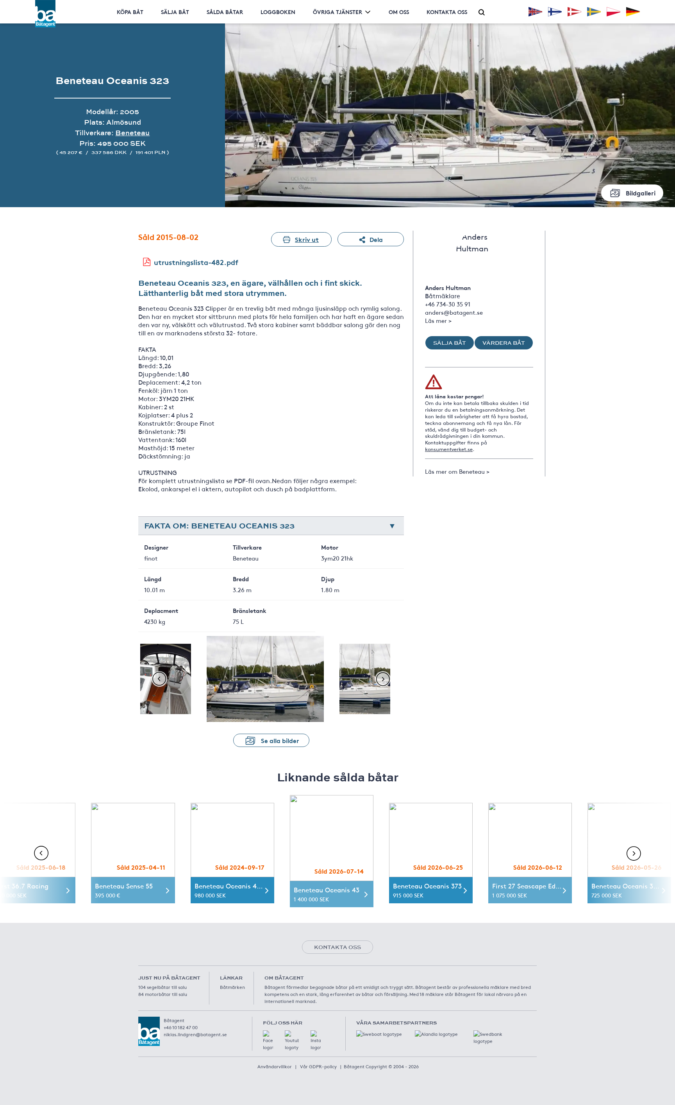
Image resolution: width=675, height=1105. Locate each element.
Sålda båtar (225, 12)
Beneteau (132, 133)
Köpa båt (130, 12)
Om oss (399, 12)
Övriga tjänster (337, 12)
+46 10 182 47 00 (181, 1027)
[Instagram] (316, 1040)
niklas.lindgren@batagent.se (195, 1034)
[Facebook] (268, 1040)
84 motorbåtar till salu (162, 994)
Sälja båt (175, 12)
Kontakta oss (447, 12)
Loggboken (278, 12)
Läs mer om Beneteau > (457, 471)
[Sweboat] (379, 1038)
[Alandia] (438, 1038)
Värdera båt (503, 343)
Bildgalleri (640, 192)
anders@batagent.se (454, 312)
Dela (376, 239)
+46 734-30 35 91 (447, 304)
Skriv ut (307, 239)
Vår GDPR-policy (318, 1066)
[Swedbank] (496, 1038)
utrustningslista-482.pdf (196, 262)
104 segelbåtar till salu (162, 987)
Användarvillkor (274, 1066)
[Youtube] (292, 1040)
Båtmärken (232, 987)
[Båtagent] (45, 13)
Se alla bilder (280, 740)
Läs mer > (438, 320)
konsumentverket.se (449, 449)
